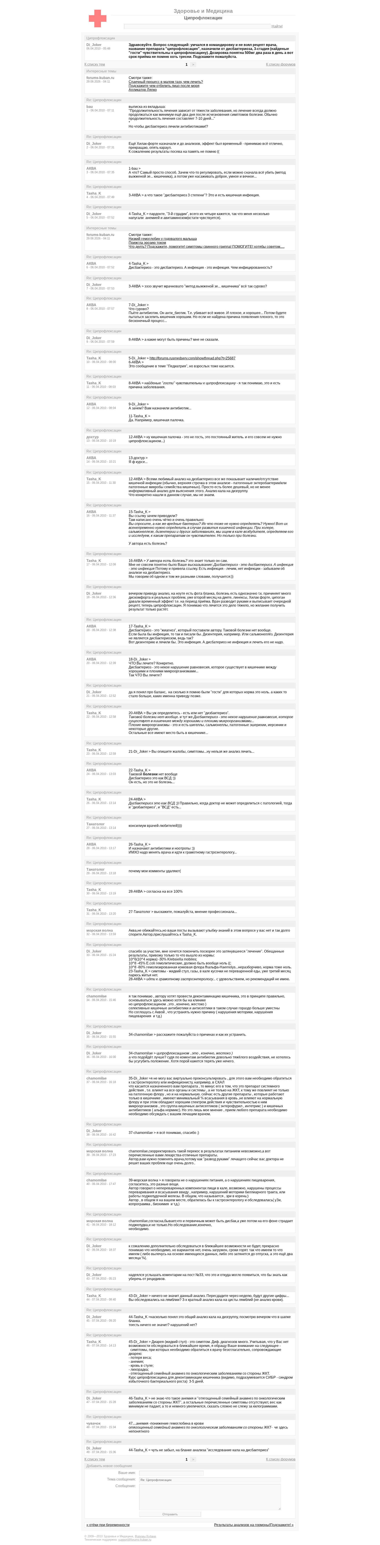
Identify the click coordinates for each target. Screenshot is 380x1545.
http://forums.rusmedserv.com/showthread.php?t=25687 (193, 358)
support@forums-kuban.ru (134, 1539)
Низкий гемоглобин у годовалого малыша (163, 239)
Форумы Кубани (145, 1536)
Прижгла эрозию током (147, 243)
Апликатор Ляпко (143, 90)
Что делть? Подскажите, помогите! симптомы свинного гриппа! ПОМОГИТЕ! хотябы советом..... (207, 246)
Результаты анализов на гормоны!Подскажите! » (254, 1525)
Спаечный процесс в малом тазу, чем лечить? (166, 82)
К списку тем (94, 64)
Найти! (277, 26)
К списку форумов (281, 64)
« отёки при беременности (108, 1525)
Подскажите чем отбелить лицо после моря (164, 86)
